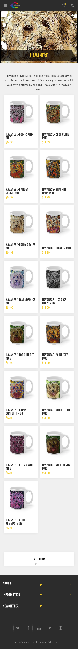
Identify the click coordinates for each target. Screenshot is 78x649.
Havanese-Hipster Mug (57, 248)
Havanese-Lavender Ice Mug (20, 301)
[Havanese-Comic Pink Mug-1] (21, 112)
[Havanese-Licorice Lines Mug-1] (57, 277)
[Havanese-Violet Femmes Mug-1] (21, 498)
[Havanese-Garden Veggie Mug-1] (21, 167)
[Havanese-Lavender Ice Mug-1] (21, 277)
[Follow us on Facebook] (28, 628)
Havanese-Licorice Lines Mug (54, 301)
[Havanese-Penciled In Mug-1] (57, 388)
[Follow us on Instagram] (60, 628)
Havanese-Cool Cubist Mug (56, 136)
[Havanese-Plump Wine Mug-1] (21, 443)
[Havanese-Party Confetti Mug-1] (21, 388)
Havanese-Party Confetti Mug (16, 411)
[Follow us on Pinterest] (50, 628)
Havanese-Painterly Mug (55, 356)
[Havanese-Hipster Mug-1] (57, 222)
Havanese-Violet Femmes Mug (16, 522)
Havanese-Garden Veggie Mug (17, 191)
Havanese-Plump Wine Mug (20, 467)
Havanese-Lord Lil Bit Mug (20, 356)
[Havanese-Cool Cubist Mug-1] (57, 112)
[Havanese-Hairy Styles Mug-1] (21, 222)
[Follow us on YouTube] (39, 628)
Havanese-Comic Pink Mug (19, 136)
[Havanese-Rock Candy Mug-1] (57, 443)
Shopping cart (65, 4)
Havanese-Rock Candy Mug (56, 467)
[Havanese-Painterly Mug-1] (57, 332)
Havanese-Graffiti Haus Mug (54, 191)
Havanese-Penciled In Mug (56, 411)
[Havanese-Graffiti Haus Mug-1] (57, 167)
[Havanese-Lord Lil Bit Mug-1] (21, 332)
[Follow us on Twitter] (17, 628)
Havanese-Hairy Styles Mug (20, 246)
